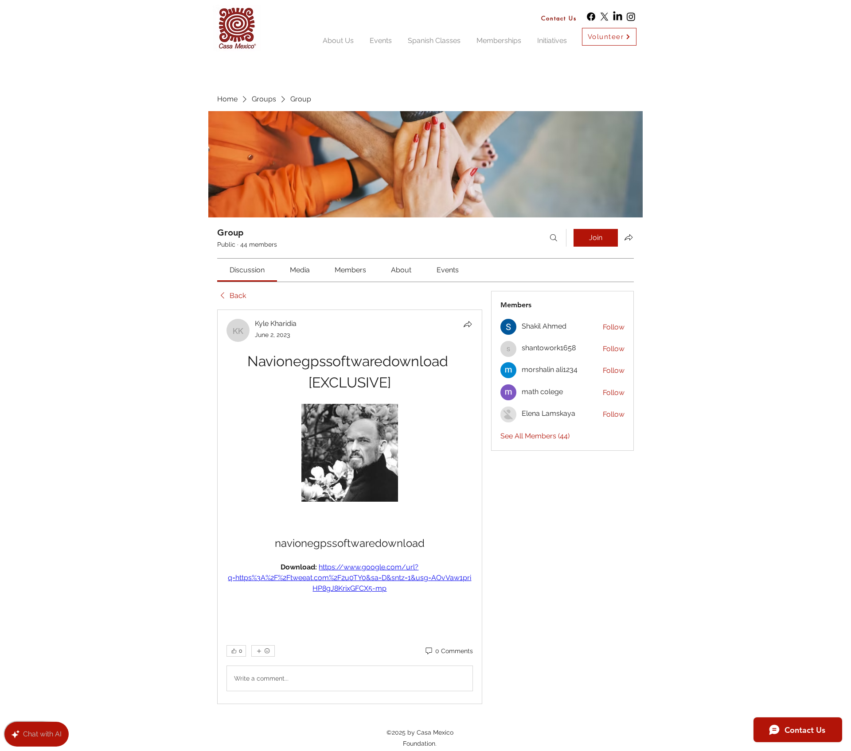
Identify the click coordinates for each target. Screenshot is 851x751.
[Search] (553, 238)
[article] (349, 507)
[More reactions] (263, 651)
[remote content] (349, 453)
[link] (247, 270)
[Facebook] (591, 16)
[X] (604, 16)
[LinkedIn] (617, 16)
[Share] (467, 324)
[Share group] (628, 237)
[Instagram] (630, 16)
